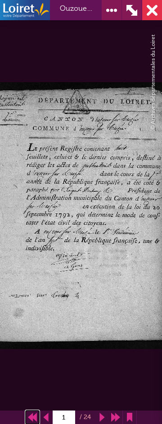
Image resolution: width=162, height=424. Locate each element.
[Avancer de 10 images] (115, 417)
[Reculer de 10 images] (32, 417)
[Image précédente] (46, 417)
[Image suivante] (102, 417)
